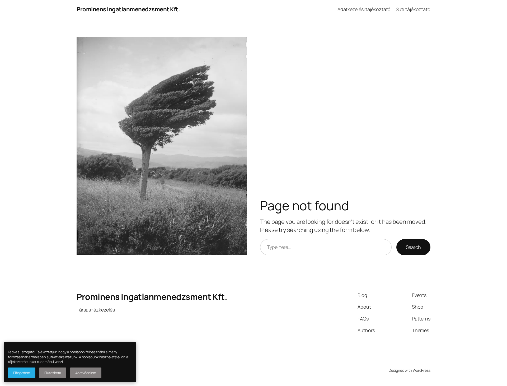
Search (413, 247)
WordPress (421, 370)
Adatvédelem (85, 372)
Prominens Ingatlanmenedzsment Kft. (128, 9)
